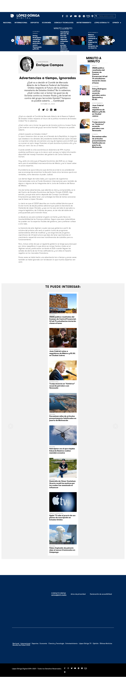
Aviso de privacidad (78, 594)
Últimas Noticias (106, 643)
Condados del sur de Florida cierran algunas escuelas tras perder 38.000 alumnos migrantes (64, 41)
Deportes (35, 23)
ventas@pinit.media (58, 595)
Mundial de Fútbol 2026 (21, 645)
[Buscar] (123, 22)
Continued (58, 101)
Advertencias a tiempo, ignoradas (47, 78)
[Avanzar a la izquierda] (12, 40)
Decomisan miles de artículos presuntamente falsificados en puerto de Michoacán (99, 142)
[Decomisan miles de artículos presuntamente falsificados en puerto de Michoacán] (63, 403)
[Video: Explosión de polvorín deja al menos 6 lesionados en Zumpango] (63, 534)
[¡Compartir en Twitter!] (43, 109)
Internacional (21, 23)
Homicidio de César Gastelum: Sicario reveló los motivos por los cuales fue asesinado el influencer (62, 484)
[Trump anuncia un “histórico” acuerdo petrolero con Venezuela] (63, 370)
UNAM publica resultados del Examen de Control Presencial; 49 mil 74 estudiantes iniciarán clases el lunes (99, 75)
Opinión (115, 23)
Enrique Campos (49, 65)
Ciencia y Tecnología (63, 23)
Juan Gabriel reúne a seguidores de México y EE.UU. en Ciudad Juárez (99, 110)
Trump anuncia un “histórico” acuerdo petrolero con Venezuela (98, 126)
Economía (46, 23)
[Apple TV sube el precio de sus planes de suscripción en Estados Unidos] (63, 502)
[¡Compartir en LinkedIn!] (51, 109)
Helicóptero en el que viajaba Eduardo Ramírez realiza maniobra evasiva (62, 451)
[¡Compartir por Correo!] (55, 109)
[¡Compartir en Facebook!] (39, 109)
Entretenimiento (84, 23)
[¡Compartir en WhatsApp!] (47, 109)
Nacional (7, 23)
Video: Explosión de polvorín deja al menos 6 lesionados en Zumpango (62, 550)
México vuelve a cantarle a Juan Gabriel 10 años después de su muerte (93, 41)
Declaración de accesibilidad (101, 594)
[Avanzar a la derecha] (121, 23)
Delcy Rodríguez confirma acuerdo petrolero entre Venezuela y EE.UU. (37, 42)
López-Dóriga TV (101, 23)
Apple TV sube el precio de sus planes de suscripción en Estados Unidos (62, 517)
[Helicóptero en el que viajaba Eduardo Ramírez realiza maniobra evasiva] (63, 435)
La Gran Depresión (42, 62)
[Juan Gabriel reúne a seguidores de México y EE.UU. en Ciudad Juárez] (63, 338)
